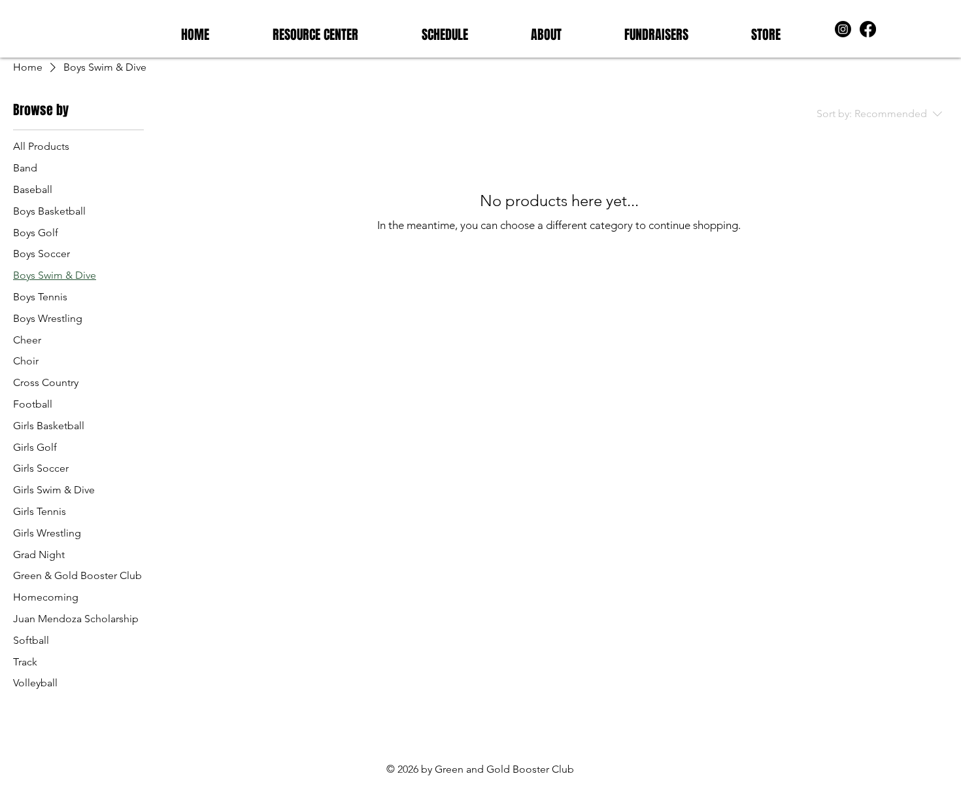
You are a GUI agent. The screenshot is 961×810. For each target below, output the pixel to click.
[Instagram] (843, 29)
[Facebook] (868, 29)
